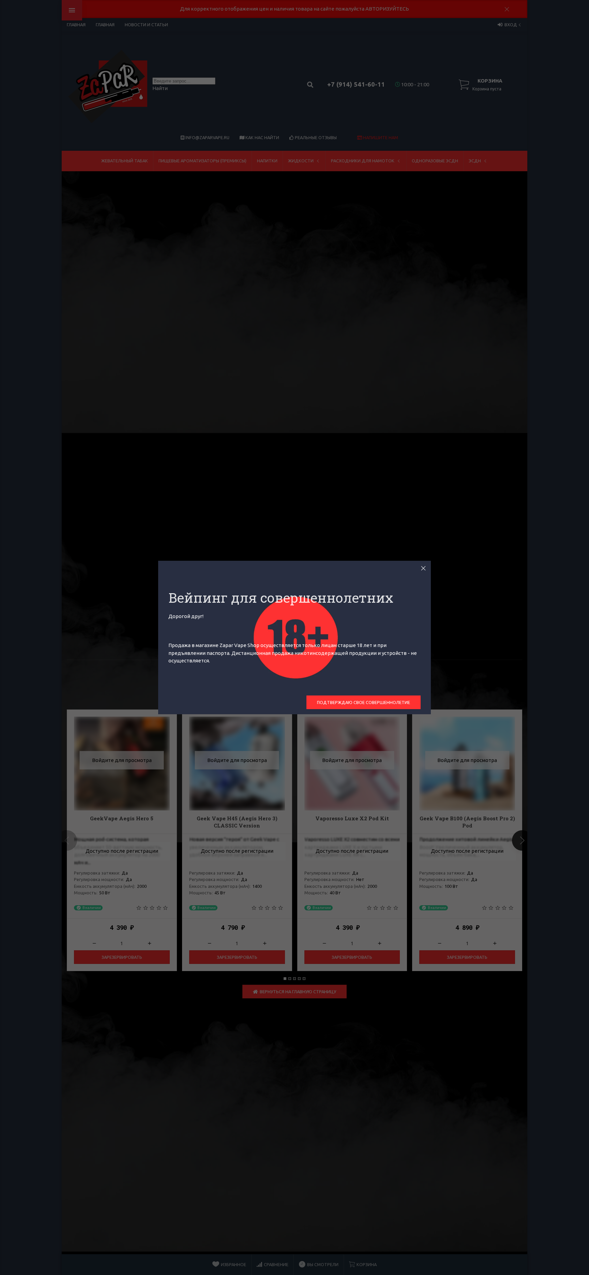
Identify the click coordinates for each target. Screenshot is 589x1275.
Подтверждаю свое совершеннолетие (363, 702)
